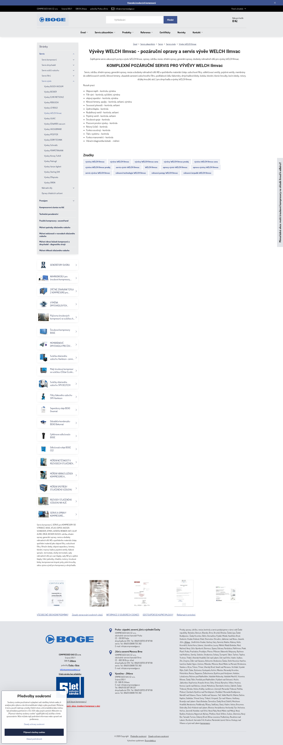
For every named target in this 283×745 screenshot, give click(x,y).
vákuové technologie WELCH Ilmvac (131, 173)
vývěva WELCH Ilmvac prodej (97, 167)
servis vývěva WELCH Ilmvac (97, 173)
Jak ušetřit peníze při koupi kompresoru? (70, 701)
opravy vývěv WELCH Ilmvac (175, 167)
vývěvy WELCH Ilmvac (94, 161)
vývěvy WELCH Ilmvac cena (146, 161)
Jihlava (73, 661)
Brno (77, 665)
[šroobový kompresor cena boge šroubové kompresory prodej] (70, 650)
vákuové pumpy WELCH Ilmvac (165, 173)
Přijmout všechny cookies (34, 732)
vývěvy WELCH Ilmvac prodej (176, 161)
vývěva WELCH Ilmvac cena (206, 161)
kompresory (205, 723)
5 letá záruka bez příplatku (70, 674)
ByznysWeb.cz (150, 740)
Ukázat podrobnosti (34, 739)
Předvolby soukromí (138, 736)
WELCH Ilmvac (151, 167)
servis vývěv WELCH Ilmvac (127, 167)
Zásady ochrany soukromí (158, 736)
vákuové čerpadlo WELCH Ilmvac (197, 173)
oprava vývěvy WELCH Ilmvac (205, 167)
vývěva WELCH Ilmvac (119, 161)
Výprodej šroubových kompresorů (141, 2)
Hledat (170, 19)
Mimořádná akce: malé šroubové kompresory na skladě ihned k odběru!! (280, 202)
